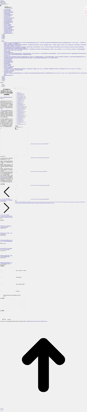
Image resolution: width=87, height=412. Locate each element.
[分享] (1, 410)
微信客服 (86, 13)
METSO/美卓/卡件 (19, 114)
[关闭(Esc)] (0, 410)
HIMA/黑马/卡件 (19, 102)
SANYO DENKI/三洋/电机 (20, 109)
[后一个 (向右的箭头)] (1, 411)
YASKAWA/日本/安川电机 (20, 116)
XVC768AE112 (2, 110)
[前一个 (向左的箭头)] (0, 411)
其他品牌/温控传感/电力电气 (20, 124)
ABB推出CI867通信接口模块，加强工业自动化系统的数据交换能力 (6, 256)
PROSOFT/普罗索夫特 (20, 101)
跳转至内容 (2, 0)
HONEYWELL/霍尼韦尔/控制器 (21, 107)
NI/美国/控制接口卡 (19, 110)
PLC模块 (4, 97)
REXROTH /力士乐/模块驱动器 (21, 106)
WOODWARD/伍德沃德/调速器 (21, 115)
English (46, 321)
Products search (3, 4)
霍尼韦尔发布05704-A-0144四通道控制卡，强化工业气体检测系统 (6, 249)
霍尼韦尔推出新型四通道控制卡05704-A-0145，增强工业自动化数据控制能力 (6, 241)
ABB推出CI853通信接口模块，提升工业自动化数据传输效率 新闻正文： (6, 263)
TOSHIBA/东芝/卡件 (19, 100)
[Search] (0, 5)
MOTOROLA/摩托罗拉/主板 (20, 111)
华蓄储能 (18, 92)
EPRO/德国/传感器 (19, 103)
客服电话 (86, 9)
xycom (18, 123)
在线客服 (86, 15)
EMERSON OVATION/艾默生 (20, 108)
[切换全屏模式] (2, 410)
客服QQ (86, 11)
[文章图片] (2, 224)
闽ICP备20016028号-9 (30, 321)
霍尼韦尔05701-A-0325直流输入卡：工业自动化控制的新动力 (6, 226)
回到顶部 (86, 7)
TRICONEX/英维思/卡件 (20, 99)
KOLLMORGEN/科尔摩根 (20, 113)
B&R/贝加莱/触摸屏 (19, 105)
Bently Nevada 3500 (37, 321)
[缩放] (3, 410)
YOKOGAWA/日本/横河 (20, 112)
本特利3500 (43, 321)
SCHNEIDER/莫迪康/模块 (20, 104)
